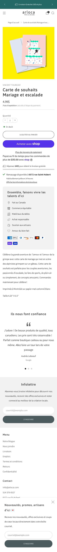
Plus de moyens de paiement (28, 152)
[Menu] (4, 13)
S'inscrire (29, 543)
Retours (6, 466)
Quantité (7, 115)
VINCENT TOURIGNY (12, 84)
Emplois (6, 456)
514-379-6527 (9, 492)
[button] (25, 368)
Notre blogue (9, 441)
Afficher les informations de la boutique (21, 182)
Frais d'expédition (10, 105)
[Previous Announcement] (5, 4)
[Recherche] (52, 12)
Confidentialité (10, 471)
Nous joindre (9, 446)
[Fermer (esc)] (53, 502)
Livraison (7, 451)
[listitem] (29, 4)
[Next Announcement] (52, 4)
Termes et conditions (12, 461)
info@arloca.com (11, 487)
